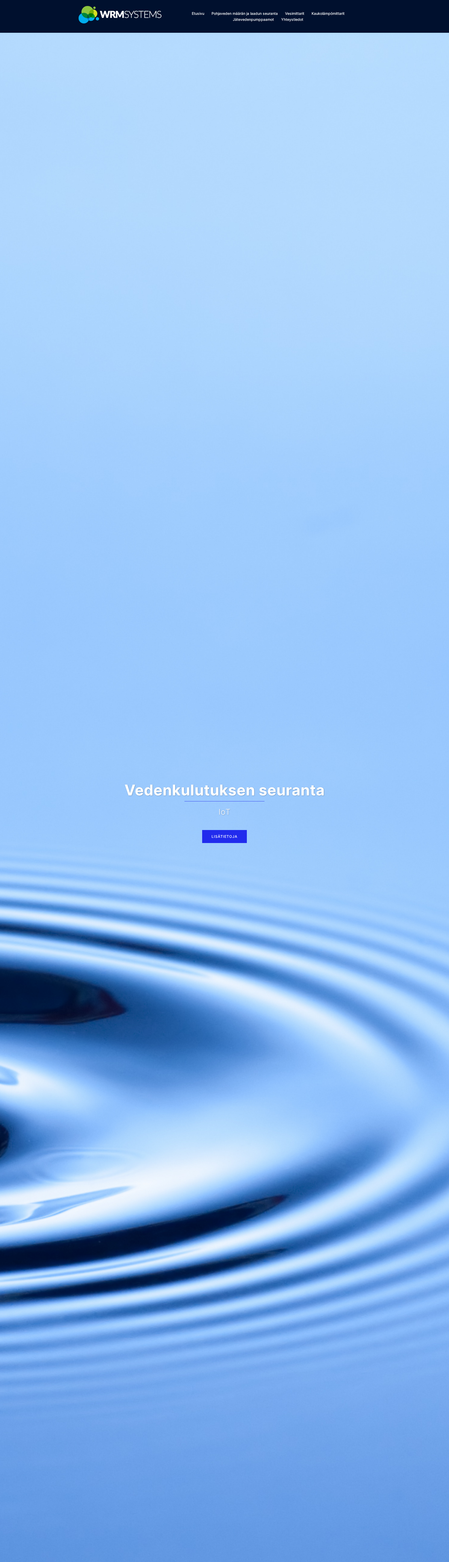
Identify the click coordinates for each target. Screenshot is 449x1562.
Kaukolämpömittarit (328, 13)
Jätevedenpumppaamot (253, 19)
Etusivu (198, 13)
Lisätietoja (224, 826)
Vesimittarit (294, 13)
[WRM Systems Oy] (120, 16)
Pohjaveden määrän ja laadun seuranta (245, 13)
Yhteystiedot (292, 19)
